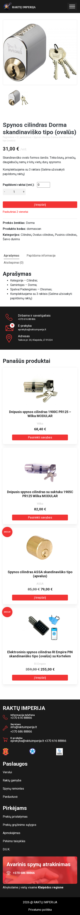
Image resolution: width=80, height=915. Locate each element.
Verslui (7, 772)
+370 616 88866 (21, 718)
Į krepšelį (40, 204)
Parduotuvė (10, 797)
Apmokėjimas (11, 833)
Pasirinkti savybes (40, 437)
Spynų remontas (13, 788)
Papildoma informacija (41, 255)
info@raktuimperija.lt (23, 727)
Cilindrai (26, 235)
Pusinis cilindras (65, 235)
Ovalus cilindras (43, 235)
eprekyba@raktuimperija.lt (32, 329)
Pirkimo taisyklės (14, 841)
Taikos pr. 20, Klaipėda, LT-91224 (35, 337)
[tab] (11, 255)
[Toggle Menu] (72, 6)
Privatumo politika (40, 909)
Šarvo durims (11, 239)
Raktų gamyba (12, 780)
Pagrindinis (8, 137)
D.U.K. (6, 849)
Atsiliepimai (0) (13, 262)
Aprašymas (11, 255)
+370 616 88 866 (26, 319)
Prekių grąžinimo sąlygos (19, 825)
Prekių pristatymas (15, 816)
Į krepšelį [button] (40, 597)
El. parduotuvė (24, 137)
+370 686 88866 (21, 731)
